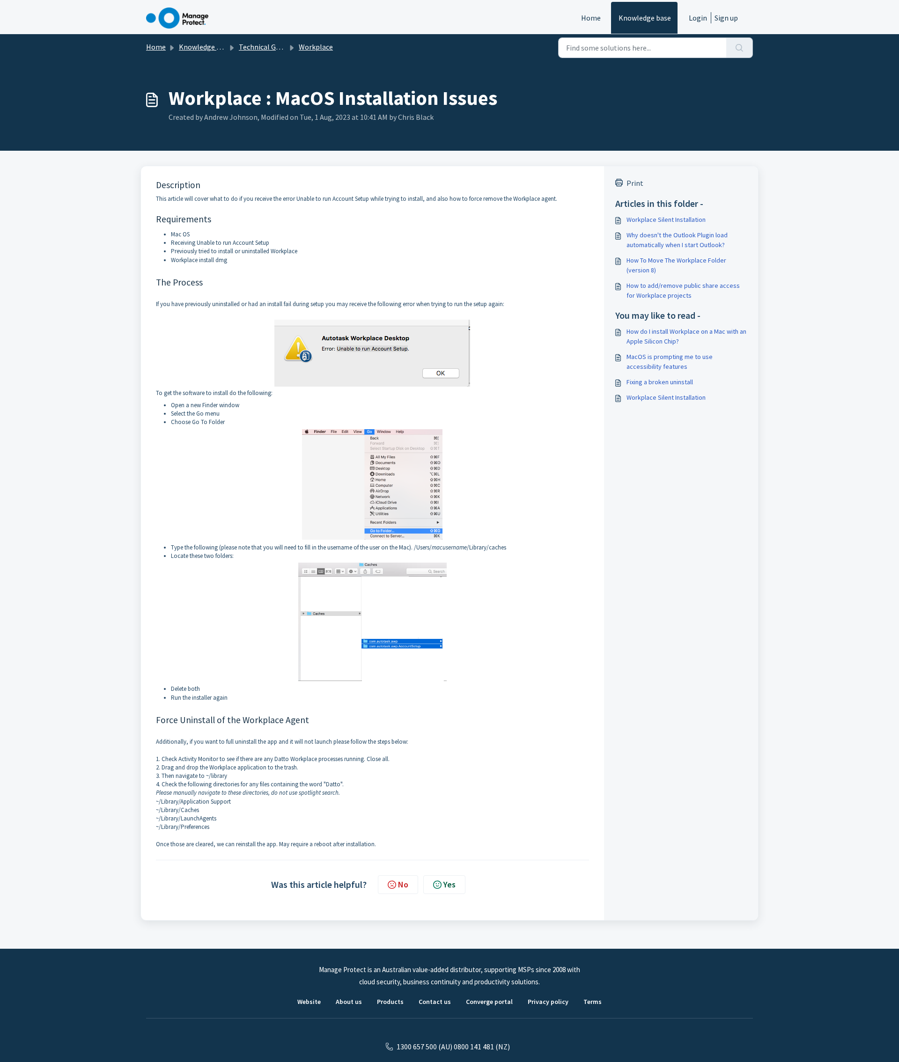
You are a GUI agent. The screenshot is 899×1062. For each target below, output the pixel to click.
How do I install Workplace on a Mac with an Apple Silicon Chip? (686, 336)
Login (698, 17)
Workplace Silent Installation (666, 219)
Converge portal (489, 1001)
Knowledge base (645, 17)
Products (390, 1001)
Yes (449, 884)
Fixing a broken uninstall (659, 382)
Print (634, 183)
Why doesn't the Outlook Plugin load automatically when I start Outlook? (677, 240)
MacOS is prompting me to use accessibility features (669, 361)
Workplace (316, 46)
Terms (592, 1001)
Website (309, 1001)
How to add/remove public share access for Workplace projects (683, 290)
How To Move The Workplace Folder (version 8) (676, 265)
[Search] (739, 47)
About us (349, 1001)
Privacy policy (548, 1001)
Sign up (726, 17)
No (403, 884)
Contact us (435, 1001)
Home (591, 17)
